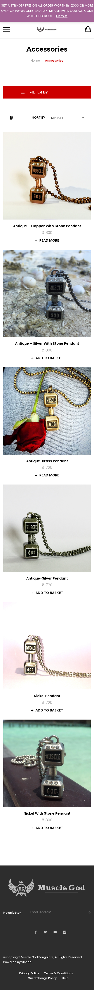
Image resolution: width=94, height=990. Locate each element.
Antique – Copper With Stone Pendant (47, 225)
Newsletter (12, 912)
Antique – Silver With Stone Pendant (47, 343)
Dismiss (62, 16)
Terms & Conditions (58, 973)
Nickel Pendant (47, 695)
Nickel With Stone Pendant (47, 813)
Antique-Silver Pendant (47, 578)
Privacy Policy (29, 973)
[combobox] (66, 118)
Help (65, 978)
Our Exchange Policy (42, 978)
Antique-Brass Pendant (47, 461)
